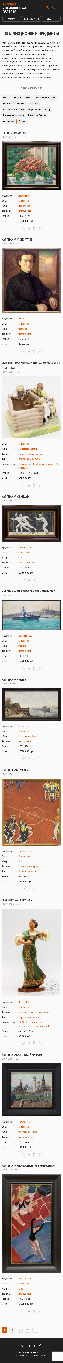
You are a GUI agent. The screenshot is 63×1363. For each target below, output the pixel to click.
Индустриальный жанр (38, 109)
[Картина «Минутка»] (31, 812)
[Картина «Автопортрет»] (31, 280)
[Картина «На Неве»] (31, 704)
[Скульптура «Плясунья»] (31, 952)
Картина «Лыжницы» (15, 497)
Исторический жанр (13, 109)
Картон (22, 562)
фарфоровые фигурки (29, 458)
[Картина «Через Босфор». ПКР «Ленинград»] (31, 615)
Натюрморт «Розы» (14, 133)
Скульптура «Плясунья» (17, 900)
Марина (17, 97)
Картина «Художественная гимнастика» (28, 1166)
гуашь (29, 866)
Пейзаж (28, 97)
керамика (23, 1012)
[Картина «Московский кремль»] (31, 1089)
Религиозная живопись (14, 103)
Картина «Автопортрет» (18, 240)
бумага (21, 866)
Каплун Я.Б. (23, 726)
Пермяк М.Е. (24, 1001)
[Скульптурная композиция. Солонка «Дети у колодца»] (31, 407)
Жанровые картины (45, 97)
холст (28, 210)
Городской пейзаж (37, 115)
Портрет (34, 103)
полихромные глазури (40, 1012)
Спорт (21, 557)
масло (21, 210)
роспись (39, 453)
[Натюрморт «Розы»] (31, 165)
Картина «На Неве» (14, 680)
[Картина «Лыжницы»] (31, 523)
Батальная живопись (13, 115)
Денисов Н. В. (25, 635)
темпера (31, 562)
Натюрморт (24, 205)
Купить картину (31, 18)
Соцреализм (9, 121)
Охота (6, 97)
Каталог (12, 18)
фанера (29, 1136)
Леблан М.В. (24, 195)
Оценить (51, 18)
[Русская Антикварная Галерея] (14, 8)
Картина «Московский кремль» (22, 1055)
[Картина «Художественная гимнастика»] (31, 1223)
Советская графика (28, 871)
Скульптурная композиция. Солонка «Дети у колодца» (31, 365)
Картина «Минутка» (15, 770)
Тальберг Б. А (24, 547)
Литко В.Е (23, 318)
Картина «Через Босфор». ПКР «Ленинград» (29, 591)
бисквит (22, 453)
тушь (35, 866)
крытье (31, 453)
